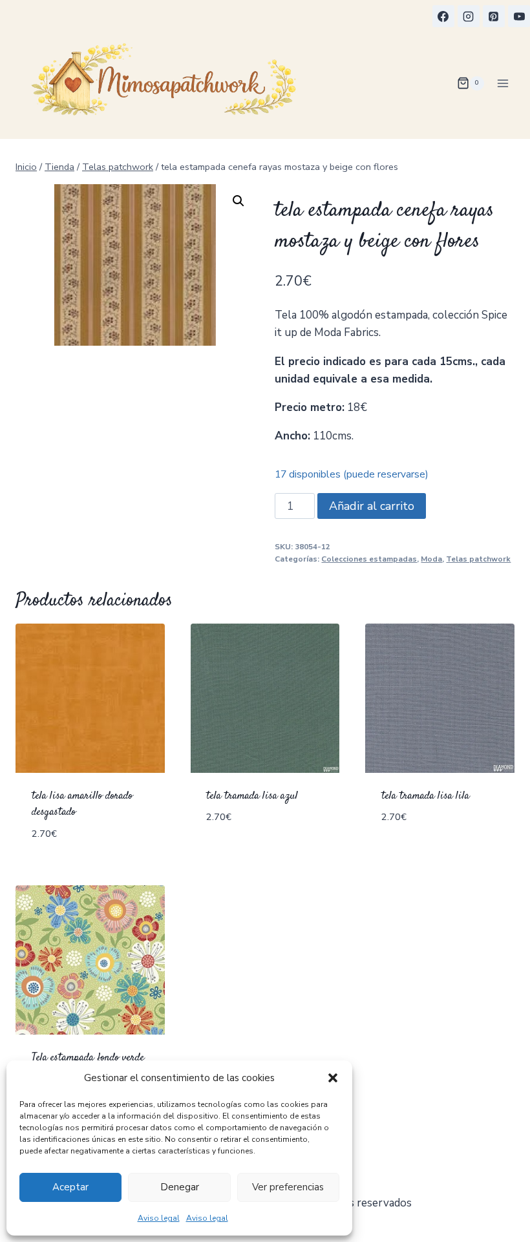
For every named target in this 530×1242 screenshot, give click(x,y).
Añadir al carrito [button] (256, 856)
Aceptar (70, 1187)
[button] (332, 1077)
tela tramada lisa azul (252, 796)
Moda (431, 559)
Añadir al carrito (371, 506)
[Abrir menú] (502, 83)
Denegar (179, 1187)
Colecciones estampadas (369, 559)
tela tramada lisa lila (425, 796)
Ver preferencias (288, 1187)
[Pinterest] (494, 16)
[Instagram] (469, 16)
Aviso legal (159, 1218)
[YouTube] (519, 16)
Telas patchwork (478, 559)
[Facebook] (443, 16)
